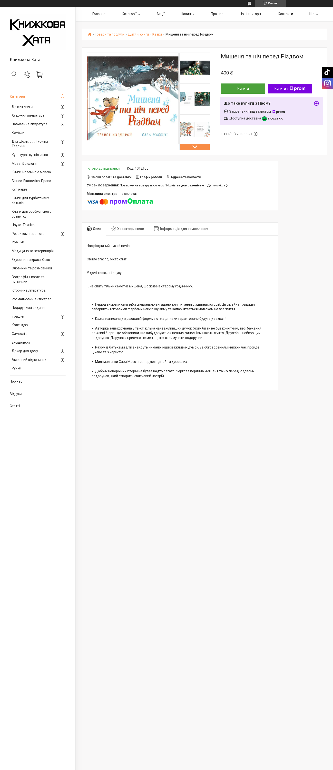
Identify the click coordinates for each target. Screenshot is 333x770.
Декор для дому (25, 351)
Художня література (28, 115)
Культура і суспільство (30, 155)
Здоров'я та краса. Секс (31, 260)
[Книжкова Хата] (38, 32)
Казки (157, 34)
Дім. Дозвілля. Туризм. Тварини (30, 143)
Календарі (20, 325)
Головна (99, 14)
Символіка (20, 334)
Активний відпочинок (29, 360)
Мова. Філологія (24, 163)
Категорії (17, 96)
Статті (15, 406)
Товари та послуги (109, 34)
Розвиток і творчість (28, 234)
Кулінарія (19, 189)
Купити (243, 89)
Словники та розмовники (32, 268)
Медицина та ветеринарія (33, 251)
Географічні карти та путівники (28, 279)
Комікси (18, 133)
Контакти (285, 14)
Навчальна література (30, 124)
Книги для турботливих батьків (30, 200)
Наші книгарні (251, 14)
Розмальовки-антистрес (31, 299)
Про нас (16, 381)
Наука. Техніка (23, 225)
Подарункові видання (29, 308)
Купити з (281, 89)
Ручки (16, 368)
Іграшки (18, 242)
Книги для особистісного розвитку (31, 214)
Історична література (29, 290)
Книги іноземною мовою (31, 172)
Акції (161, 14)
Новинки (188, 14)
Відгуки (16, 394)
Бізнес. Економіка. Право (31, 181)
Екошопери (21, 342)
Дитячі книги (22, 107)
